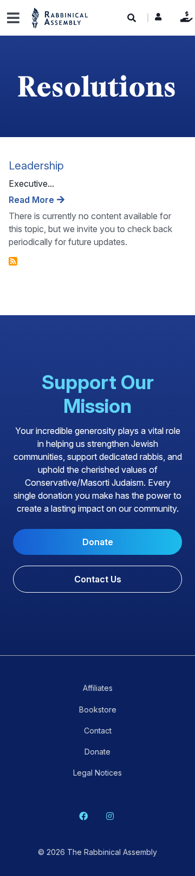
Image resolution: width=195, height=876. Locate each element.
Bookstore (97, 709)
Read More (31, 199)
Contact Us (97, 579)
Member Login (158, 19)
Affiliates (98, 687)
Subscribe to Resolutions (13, 261)
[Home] (60, 17)
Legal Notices (97, 772)
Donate (184, 16)
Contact (98, 730)
